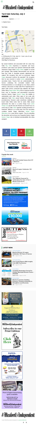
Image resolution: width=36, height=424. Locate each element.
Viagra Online (19, 69)
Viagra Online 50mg (14, 90)
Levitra (22, 79)
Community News (16, 250)
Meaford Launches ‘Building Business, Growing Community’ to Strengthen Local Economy (22, 281)
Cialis (13, 98)
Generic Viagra (21, 94)
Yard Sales (5, 16)
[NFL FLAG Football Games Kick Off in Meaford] (6, 161)
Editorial (14, 167)
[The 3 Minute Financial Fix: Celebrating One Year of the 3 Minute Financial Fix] (6, 180)
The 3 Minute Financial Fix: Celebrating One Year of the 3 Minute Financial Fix (21, 180)
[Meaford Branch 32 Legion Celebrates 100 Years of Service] (6, 254)
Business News (16, 176)
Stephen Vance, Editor (17, 172)
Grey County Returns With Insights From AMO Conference (22, 262)
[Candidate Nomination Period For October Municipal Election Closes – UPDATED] (6, 272)
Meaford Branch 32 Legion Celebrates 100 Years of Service (22, 253)
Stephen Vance (6, 22)
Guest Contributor (16, 183)
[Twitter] (26, 422)
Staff (13, 163)
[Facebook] (23, 422)
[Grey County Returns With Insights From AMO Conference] (6, 263)
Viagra (3, 77)
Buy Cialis (9, 66)
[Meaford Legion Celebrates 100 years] (6, 171)
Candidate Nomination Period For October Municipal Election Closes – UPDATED (23, 272)
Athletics (14, 158)
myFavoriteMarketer (22, 420)
